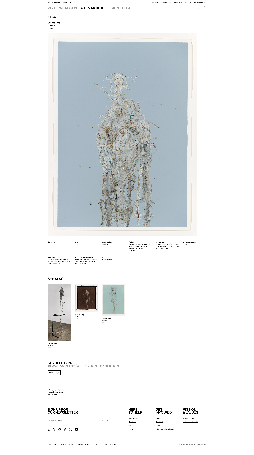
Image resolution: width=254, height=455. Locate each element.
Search (203, 8)
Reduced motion (110, 444)
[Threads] (54, 429)
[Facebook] (59, 429)
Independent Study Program (165, 429)
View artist (54, 373)
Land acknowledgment (190, 422)
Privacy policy (52, 444)
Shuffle (198, 8)
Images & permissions (55, 392)
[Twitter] (70, 429)
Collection (53, 17)
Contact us (132, 422)
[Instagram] (49, 429)
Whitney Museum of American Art (60, 2)
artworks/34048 (107, 259)
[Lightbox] (122, 134)
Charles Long (54, 22)
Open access (52, 394)
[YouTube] (76, 429)
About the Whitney (189, 418)
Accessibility (133, 418)
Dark (98, 444)
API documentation (54, 390)
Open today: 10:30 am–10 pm (161, 2)
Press (131, 429)
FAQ (130, 425)
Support (158, 418)
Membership (160, 422)
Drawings (105, 244)
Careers (158, 425)
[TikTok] (65, 429)
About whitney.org (83, 444)
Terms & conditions (66, 444)
